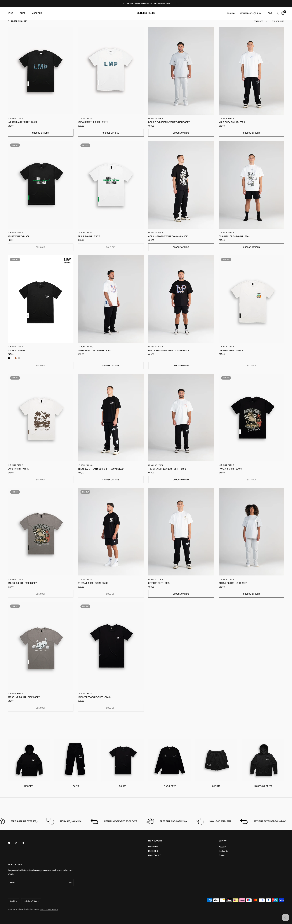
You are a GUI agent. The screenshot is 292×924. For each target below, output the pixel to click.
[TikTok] (25, 843)
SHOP (22, 13)
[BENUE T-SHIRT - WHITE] (111, 185)
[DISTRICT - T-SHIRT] (40, 299)
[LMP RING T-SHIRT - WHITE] (252, 299)
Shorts (216, 786)
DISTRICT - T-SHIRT (16, 350)
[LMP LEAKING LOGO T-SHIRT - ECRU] (111, 299)
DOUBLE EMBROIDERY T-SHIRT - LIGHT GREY (169, 122)
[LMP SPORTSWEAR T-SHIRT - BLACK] (111, 646)
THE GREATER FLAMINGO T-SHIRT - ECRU (167, 468)
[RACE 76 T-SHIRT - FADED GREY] (40, 531)
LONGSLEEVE (169, 786)
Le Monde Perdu (15, 118)
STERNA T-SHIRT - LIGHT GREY (233, 583)
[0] (282, 13)
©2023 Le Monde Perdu (49, 909)
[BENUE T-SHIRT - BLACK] (40, 185)
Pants (76, 786)
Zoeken (222, 855)
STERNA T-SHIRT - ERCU (159, 583)
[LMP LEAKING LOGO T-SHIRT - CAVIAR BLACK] (181, 299)
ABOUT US (37, 13)
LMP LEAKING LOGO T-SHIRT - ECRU (94, 350)
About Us (222, 846)
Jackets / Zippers (263, 786)
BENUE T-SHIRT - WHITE (89, 236)
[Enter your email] (70, 882)
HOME (10, 13)
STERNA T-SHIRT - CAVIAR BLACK (93, 583)
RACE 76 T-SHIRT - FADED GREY (22, 583)
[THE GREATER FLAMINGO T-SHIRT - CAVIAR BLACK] (111, 417)
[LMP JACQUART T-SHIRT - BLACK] (40, 70)
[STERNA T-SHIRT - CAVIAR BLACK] (111, 531)
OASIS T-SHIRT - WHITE (18, 468)
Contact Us (223, 851)
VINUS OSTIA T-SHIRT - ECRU (232, 122)
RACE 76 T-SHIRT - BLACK (230, 468)
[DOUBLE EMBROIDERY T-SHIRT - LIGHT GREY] (181, 71)
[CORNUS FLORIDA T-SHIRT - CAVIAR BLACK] (181, 185)
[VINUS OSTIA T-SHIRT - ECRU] (252, 71)
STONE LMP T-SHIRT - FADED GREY (24, 697)
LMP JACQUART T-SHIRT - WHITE (93, 122)
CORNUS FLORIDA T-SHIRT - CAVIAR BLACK (168, 236)
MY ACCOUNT (155, 841)
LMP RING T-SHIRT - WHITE (231, 350)
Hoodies (28, 786)
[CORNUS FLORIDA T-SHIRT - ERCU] (252, 185)
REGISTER (153, 851)
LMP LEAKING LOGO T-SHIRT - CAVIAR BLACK (168, 350)
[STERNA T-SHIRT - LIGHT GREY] (252, 531)
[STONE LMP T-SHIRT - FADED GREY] (40, 646)
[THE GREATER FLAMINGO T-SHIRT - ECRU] (181, 417)
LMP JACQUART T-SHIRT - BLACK (22, 122)
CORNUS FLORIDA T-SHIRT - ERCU (234, 236)
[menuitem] (13, 13)
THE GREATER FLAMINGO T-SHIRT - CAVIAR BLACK (101, 468)
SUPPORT (224, 841)
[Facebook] (11, 843)
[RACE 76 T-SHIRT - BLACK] (252, 417)
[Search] (277, 13)
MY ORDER (153, 846)
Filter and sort (19, 21)
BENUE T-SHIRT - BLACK (18, 236)
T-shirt (122, 786)
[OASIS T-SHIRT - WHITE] (40, 417)
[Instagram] (18, 843)
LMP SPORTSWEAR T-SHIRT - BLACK (94, 697)
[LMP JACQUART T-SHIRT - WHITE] (111, 70)
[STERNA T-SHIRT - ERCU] (181, 531)
